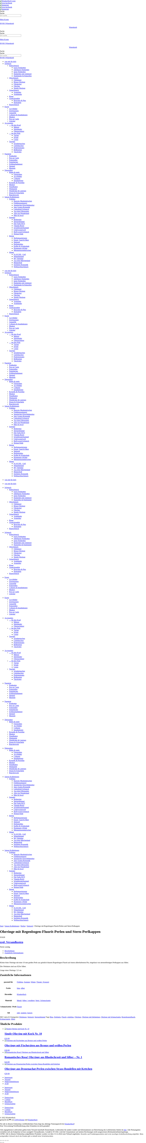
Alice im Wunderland (21, 213)
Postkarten (13, 156)
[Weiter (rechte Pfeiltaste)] (3, 1142)
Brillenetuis (18, 150)
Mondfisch (8, 1102)
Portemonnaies (19, 148)
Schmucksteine (10, 1104)
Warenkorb (73, 27)
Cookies (7, 1100)
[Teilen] (5, 1140)
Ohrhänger (17, 80)
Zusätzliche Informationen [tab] (14, 953)
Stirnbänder (18, 129)
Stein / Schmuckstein (43, 1000)
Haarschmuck (14, 105)
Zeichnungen (14, 111)
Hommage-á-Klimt (20, 248)
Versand (7, 1080)
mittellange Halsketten (22, 494)
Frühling (12, 199)
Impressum (8, 1077)
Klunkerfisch (21, 994)
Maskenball (18, 263)
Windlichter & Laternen (17, 191)
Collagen (17, 178)
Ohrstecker (18, 84)
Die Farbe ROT (19, 224)
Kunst (7, 107)
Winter (11, 252)
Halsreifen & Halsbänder (23, 500)
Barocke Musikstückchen (23, 201)
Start (1, 926)
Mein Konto (4, 20)
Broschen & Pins (20, 100)
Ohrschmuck (13, 78)
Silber (13, 1019)
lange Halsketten (20, 72)
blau (18, 988)
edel (18, 1013)
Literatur (12, 121)
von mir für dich (10, 61)
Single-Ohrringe (19, 88)
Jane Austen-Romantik (22, 207)
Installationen (18, 181)
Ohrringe (78, 1017)
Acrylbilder (13, 109)
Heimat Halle (18, 234)
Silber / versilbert (28, 1000)
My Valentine (18, 259)
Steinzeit (17, 242)
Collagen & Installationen (18, 115)
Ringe (11, 96)
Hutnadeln (17, 103)
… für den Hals (14, 133)
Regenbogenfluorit (128, 1017)
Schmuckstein (5, 1019)
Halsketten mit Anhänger (23, 74)
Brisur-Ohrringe (19, 82)
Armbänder (18, 94)
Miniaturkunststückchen (22, 250)
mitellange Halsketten (21, 70)
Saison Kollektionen (12, 197)
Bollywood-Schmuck (21, 232)
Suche (2, 11)
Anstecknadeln (14, 98)
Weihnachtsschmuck (21, 267)
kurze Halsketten (20, 68)
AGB (7, 1084)
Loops (16, 139)
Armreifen (17, 92)
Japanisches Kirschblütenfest (24, 205)
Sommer (12, 217)
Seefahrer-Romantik (21, 265)
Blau (51, 1017)
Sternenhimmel (19, 222)
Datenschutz (9, 1098)
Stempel (12, 166)
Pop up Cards (14, 119)
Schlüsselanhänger (15, 164)
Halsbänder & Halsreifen (23, 76)
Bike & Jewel (18, 215)
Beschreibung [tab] (9, 951)
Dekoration (9, 170)
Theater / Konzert (42, 982)
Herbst (11, 236)
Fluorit (19, 1007)
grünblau (70, 1017)
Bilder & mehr (14, 172)
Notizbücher (13, 162)
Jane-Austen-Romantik (22, 787)
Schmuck (8, 64)
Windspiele (13, 189)
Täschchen (17, 152)
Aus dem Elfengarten (21, 211)
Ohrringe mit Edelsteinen (91, 1017)
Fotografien (13, 160)
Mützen (16, 127)
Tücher (16, 135)
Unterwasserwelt (20, 230)
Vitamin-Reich (19, 226)
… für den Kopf (15, 125)
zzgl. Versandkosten (11, 942)
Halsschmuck (14, 66)
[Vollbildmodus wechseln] (3, 1140)
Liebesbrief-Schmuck (21, 209)
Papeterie (8, 154)
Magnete (12, 168)
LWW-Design (19, 1120)
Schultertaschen (19, 144)
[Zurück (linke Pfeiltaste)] (1, 1142)
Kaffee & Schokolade (21, 246)
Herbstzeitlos (18, 244)
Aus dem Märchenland (22, 261)
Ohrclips (17, 86)
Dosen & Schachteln (16, 193)
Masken (12, 117)
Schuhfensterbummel (21, 228)
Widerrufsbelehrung (12, 1082)
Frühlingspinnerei (20, 783)
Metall (19, 1000)
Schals (16, 137)
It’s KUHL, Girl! (20, 254)
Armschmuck (14, 90)
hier (125, 1130)
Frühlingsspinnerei (20, 203)
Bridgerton (17, 220)
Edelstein (57, 1017)
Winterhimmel (19, 256)
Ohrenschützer (19, 131)
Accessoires (9, 123)
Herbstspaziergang (20, 238)
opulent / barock (26, 1013)
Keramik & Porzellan (16, 183)
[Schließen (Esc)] (8, 1140)
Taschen (12, 142)
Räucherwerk (14, 195)
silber (23, 988)
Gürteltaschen (19, 146)
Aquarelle (12, 113)
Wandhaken (13, 187)
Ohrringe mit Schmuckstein (111, 1017)
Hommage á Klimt (20, 828)
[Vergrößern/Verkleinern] (1, 1140)
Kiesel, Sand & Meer (21, 240)
